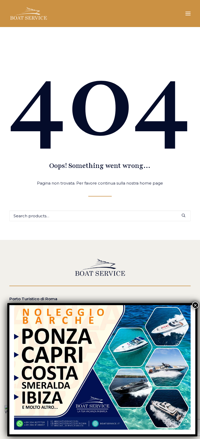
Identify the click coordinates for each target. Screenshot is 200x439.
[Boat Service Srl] (28, 13)
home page (151, 183)
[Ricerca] (100, 216)
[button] (188, 13)
